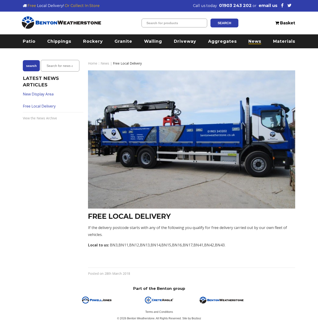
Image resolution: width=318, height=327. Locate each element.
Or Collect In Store (82, 5)
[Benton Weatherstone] (61, 23)
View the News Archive (40, 118)
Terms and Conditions (159, 312)
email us (268, 5)
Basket (287, 22)
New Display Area (38, 94)
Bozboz (196, 318)
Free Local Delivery (39, 106)
